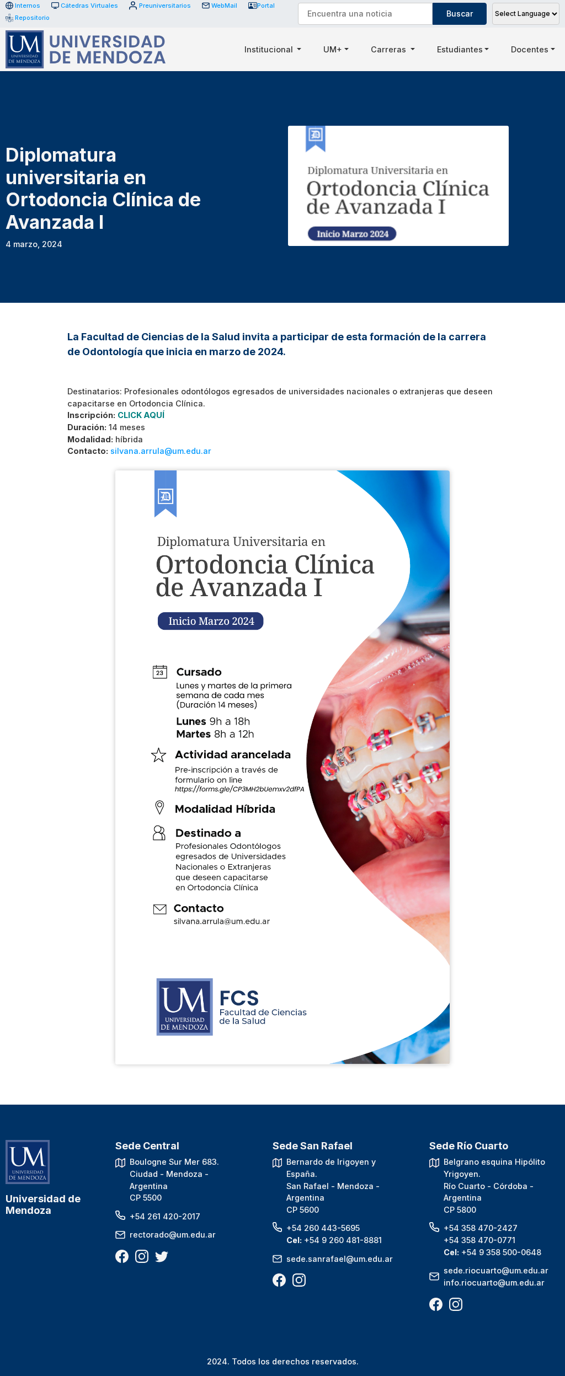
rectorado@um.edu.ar (173, 1234)
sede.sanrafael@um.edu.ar (339, 1258)
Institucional (269, 49)
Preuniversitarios (164, 5)
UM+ (332, 49)
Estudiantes (460, 49)
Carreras (389, 49)
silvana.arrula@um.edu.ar (160, 451)
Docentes (529, 49)
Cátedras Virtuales (89, 5)
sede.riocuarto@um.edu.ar (496, 1270)
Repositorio (28, 18)
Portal (266, 5)
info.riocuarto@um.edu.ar (494, 1282)
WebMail (224, 5)
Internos (27, 5)
